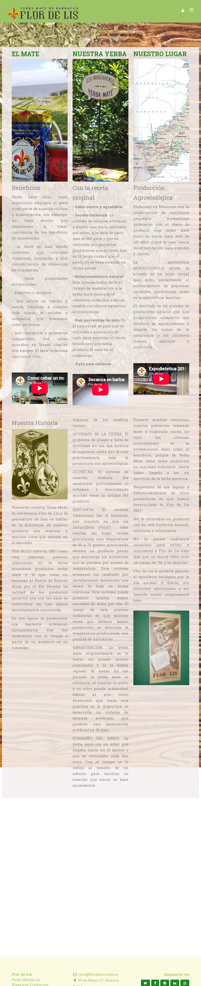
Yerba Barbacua (26, 979)
